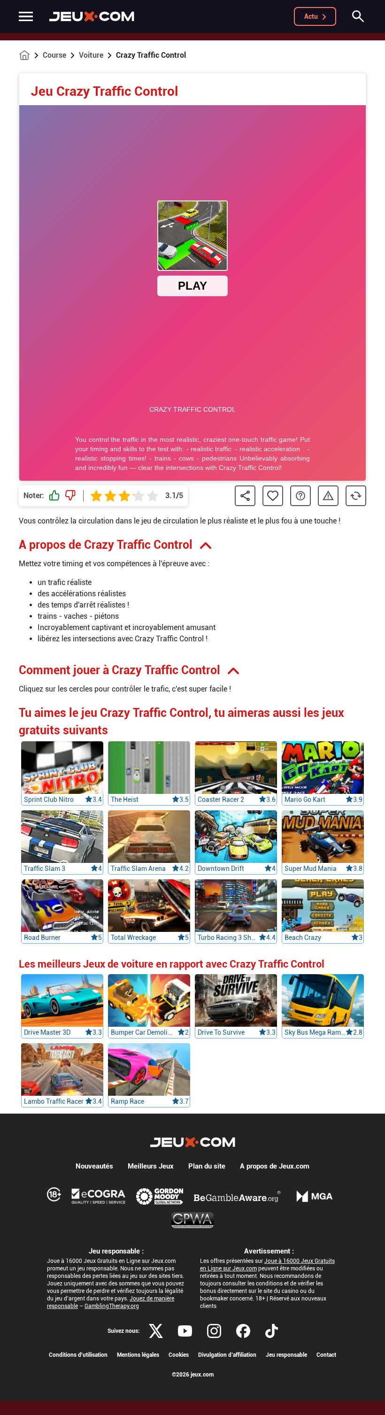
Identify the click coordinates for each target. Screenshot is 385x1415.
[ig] (214, 1331)
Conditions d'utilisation (78, 1355)
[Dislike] (70, 495)
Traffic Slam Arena (138, 868)
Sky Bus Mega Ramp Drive (315, 1032)
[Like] (54, 495)
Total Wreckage (133, 937)
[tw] (156, 1331)
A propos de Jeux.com (274, 1166)
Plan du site (206, 1166)
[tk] (271, 1331)
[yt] (185, 1331)
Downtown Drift (221, 868)
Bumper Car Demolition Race (141, 1032)
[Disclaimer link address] (98, 1196)
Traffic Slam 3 (44, 868)
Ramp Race (127, 1101)
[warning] (328, 496)
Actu (311, 16)
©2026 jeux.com (193, 1374)
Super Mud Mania (311, 868)
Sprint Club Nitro (49, 799)
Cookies (179, 1355)
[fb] (243, 1331)
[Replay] (356, 495)
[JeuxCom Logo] (91, 16)
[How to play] (300, 495)
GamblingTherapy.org (112, 1306)
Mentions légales (138, 1355)
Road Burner (42, 937)
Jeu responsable (286, 1355)
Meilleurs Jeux (151, 1166)
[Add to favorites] (272, 495)
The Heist (125, 799)
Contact (326, 1355)
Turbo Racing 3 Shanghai (228, 937)
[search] (358, 16)
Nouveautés (94, 1166)
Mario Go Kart (305, 799)
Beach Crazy (303, 937)
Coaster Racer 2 (221, 799)
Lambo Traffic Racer (54, 1101)
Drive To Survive (221, 1032)
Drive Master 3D (47, 1032)
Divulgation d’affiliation (227, 1355)
